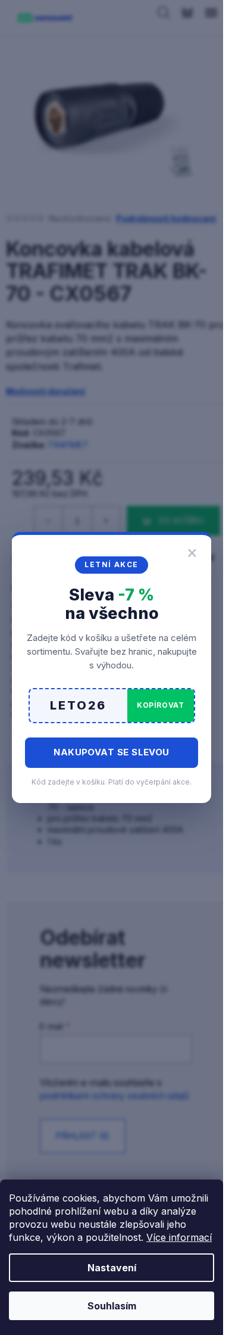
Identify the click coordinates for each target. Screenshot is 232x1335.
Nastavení (111, 1268)
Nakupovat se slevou (112, 752)
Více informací (179, 1237)
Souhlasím (111, 1306)
